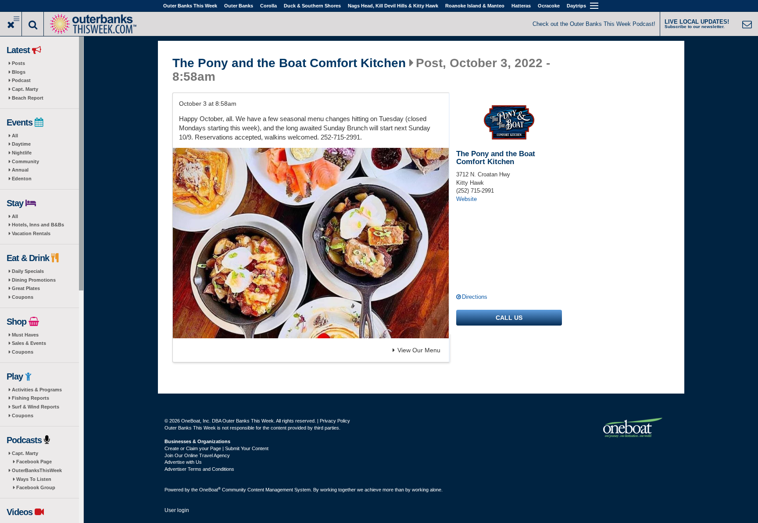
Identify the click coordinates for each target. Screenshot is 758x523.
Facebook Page (34, 461)
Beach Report (27, 97)
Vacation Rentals (31, 233)
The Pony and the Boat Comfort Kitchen (289, 63)
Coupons (22, 297)
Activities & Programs (37, 389)
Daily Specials (28, 271)
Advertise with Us (183, 462)
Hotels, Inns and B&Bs (38, 224)
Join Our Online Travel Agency (197, 455)
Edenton (22, 178)
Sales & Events (29, 343)
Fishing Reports (30, 398)
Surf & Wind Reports (35, 406)
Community (25, 161)
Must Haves (25, 334)
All (15, 135)
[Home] (93, 23)
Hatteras (521, 5)
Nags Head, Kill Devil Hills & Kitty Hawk (393, 5)
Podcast (21, 80)
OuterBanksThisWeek (37, 470)
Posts (18, 63)
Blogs (18, 72)
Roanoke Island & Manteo (474, 5)
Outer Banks (238, 5)
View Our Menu (418, 350)
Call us (509, 317)
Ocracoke (549, 5)
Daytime (21, 144)
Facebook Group (35, 487)
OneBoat (210, 489)
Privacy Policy (335, 420)
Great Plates (26, 288)
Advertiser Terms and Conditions (199, 469)
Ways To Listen (33, 479)
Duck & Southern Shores (312, 5)
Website (466, 199)
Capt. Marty (25, 89)
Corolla (268, 5)
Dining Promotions (34, 280)
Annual (20, 169)
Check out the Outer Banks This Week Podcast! (594, 24)
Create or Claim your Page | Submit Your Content (216, 448)
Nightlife (22, 152)
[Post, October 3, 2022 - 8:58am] (311, 243)
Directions (474, 297)
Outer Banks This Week (190, 5)
